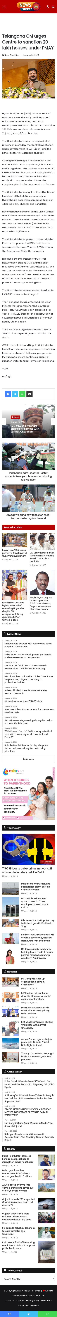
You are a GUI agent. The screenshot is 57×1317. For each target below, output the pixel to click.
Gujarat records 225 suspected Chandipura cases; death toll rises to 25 (18, 1202)
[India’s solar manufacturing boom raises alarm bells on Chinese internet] (10, 888)
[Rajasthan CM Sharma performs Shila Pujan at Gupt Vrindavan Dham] (14, 540)
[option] (28, 421)
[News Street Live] (28, 6)
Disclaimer (46, 1300)
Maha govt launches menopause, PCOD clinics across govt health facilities (17, 1173)
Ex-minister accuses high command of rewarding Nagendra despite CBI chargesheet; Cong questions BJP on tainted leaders (13, 611)
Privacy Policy (32, 1300)
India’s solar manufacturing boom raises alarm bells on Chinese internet (35, 886)
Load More (28, 759)
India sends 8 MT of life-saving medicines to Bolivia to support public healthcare (18, 1245)
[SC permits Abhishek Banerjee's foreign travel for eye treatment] (46, 1232)
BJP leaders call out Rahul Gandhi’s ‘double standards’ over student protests (35, 996)
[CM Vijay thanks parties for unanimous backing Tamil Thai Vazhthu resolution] (42, 541)
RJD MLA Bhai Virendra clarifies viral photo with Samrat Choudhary (37, 1025)
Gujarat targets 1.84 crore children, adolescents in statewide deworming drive (16, 1216)
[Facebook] (8, 394)
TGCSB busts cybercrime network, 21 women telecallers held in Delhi (27, 870)
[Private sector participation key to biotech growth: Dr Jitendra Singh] (10, 923)
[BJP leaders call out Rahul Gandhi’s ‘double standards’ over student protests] (10, 997)
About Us (9, 1300)
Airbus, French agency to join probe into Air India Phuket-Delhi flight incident (36, 1042)
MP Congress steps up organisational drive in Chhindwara (33, 981)
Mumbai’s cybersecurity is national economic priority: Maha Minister (35, 1010)
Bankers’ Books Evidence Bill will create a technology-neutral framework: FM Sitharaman (37, 937)
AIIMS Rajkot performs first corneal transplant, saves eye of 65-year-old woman (18, 1187)
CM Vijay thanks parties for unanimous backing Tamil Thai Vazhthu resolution (42, 557)
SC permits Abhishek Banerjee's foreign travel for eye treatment (18, 1230)
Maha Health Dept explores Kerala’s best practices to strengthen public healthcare (17, 1158)
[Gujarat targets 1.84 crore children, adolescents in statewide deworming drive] (46, 1217)
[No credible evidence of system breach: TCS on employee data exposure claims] (10, 907)
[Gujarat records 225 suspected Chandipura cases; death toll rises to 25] (46, 1204)
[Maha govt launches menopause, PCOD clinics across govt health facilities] (46, 1174)
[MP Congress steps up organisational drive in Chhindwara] (10, 982)
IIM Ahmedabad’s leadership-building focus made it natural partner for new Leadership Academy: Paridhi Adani (37, 954)
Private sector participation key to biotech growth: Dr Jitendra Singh (37, 923)
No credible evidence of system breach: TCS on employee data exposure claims (34, 903)
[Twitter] (15, 394)
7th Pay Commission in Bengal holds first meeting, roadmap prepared (37, 1056)
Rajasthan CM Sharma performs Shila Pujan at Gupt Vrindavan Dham (14, 553)
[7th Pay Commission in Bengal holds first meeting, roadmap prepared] (10, 1057)
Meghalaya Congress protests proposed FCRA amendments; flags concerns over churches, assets (41, 603)
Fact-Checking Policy (28, 1305)
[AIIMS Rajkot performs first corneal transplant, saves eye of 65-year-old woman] (46, 1187)
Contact (20, 1300)
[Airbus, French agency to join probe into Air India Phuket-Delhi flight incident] (10, 1043)
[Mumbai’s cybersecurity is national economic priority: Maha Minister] (10, 1011)
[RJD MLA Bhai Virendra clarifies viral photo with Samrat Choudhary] (10, 1028)
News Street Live (12, 55)
